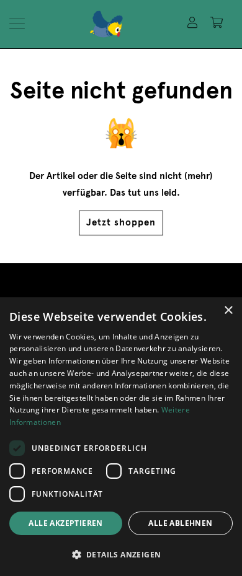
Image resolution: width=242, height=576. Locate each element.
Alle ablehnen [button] (180, 523)
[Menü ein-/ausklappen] (20, 24)
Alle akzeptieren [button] (65, 523)
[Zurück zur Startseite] (132, 24)
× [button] (228, 310)
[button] (121, 555)
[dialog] (121, 436)
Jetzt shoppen (121, 222)
